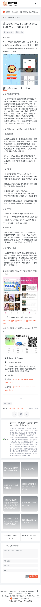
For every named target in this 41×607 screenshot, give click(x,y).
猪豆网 (21, 596)
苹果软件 (20, 409)
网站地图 (28, 594)
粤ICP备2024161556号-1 (21, 598)
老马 (32, 423)
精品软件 (11, 18)
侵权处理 (13, 591)
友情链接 (18, 594)
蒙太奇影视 (8, 403)
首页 (4, 18)
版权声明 (3, 591)
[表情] (27, 576)
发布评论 (34, 576)
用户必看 (22, 591)
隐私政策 (31, 591)
